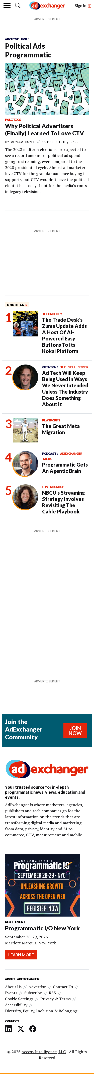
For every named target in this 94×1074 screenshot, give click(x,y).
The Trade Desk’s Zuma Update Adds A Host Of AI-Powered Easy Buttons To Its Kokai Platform (64, 335)
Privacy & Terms (55, 999)
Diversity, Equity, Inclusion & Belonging (41, 1011)
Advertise (37, 987)
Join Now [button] (75, 730)
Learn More (21, 954)
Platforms (51, 420)
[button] (18, 5)
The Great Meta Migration (61, 429)
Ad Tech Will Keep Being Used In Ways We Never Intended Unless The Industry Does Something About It (65, 388)
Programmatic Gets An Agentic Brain (65, 468)
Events (11, 993)
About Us (13, 987)
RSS (52, 993)
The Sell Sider (74, 367)
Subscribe (33, 993)
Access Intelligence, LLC (44, 1051)
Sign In (81, 5)
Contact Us (63, 987)
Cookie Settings (19, 999)
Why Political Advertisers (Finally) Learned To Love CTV (44, 129)
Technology (52, 314)
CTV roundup (53, 487)
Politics (13, 119)
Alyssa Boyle (23, 141)
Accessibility (16, 1005)
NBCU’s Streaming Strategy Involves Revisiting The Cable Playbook (63, 502)
